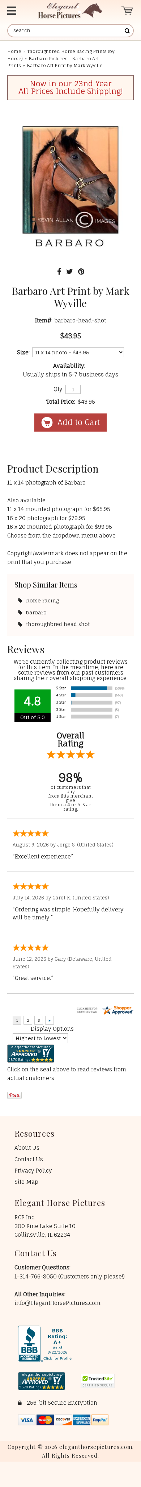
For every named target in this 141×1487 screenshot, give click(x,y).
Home (14, 51)
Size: (23, 352)
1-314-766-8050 (36, 1276)
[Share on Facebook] (59, 271)
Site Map (26, 1181)
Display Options (52, 1028)
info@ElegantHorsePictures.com (57, 1302)
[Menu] (15, 11)
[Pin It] (81, 271)
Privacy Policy (33, 1170)
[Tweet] (69, 271)
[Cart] (127, 11)
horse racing (42, 600)
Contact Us (28, 1159)
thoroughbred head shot (58, 624)
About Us (26, 1147)
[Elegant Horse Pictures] (70, 10)
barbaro (36, 612)
